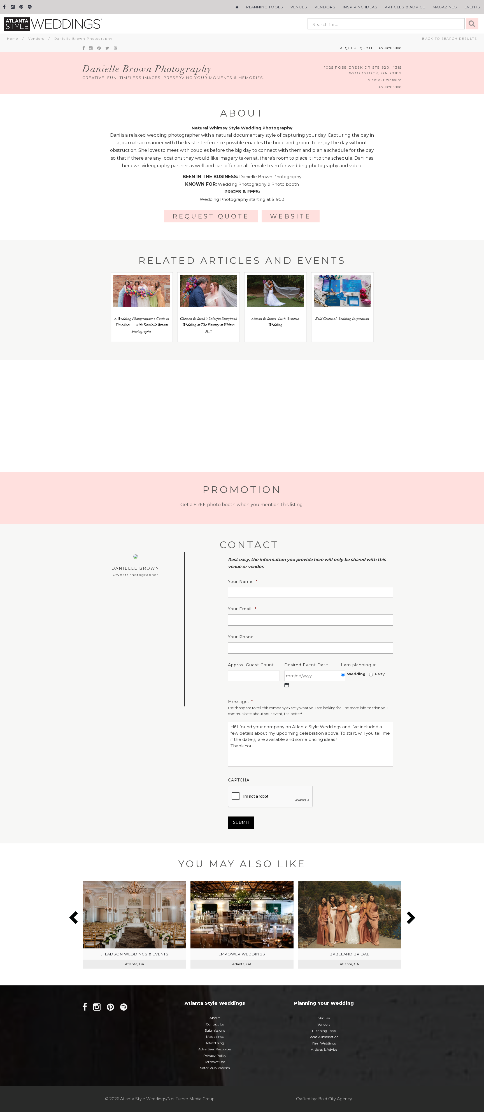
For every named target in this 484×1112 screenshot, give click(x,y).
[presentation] (270, 797)
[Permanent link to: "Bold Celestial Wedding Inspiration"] (342, 291)
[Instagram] (13, 7)
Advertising (215, 1043)
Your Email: (242, 608)
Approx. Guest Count (251, 664)
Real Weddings (324, 1043)
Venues (298, 7)
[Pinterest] (21, 7)
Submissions (215, 1030)
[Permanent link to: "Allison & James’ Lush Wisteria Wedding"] (275, 291)
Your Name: (243, 581)
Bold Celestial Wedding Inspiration (342, 319)
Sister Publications (215, 1068)
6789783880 (390, 48)
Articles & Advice (405, 7)
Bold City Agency (335, 1098)
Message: (240, 701)
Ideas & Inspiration (324, 1037)
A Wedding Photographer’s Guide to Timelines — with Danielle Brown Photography (141, 325)
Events (472, 7)
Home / (17, 39)
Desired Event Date (306, 664)
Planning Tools (264, 7)
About (215, 1018)
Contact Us (215, 1024)
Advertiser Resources (214, 1049)
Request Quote (357, 48)
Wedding (356, 674)
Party (380, 674)
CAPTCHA (239, 780)
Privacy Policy (214, 1055)
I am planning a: (358, 664)
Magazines (444, 7)
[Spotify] (29, 7)
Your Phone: (241, 636)
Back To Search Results (449, 39)
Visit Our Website (385, 80)
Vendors (325, 7)
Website (290, 216)
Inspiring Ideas (360, 7)
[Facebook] (4, 7)
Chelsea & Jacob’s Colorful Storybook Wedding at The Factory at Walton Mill (208, 325)
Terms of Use (215, 1062)
